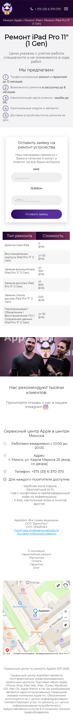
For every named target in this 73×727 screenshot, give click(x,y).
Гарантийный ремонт (36, 554)
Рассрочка (36, 557)
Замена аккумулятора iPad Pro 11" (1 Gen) (20, 271)
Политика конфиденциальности (36, 530)
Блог (36, 567)
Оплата (37, 561)
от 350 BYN (41, 271)
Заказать (59, 245)
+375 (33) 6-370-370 (47, 472)
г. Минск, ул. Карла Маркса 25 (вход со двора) (39, 462)
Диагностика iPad (17, 245)
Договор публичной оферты (36, 533)
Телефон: (36, 188)
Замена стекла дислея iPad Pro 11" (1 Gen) (19, 299)
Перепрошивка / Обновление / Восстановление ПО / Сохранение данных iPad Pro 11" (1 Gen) (20, 315)
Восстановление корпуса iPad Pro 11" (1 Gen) (19, 257)
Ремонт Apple (12, 20)
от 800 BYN (41, 285)
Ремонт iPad (33, 20)
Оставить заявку (36, 214)
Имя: (36, 169)
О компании (36, 551)
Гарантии (36, 564)
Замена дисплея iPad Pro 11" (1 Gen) (19, 284)
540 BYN (41, 298)
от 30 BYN (41, 315)
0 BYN (41, 245)
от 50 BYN (41, 257)
